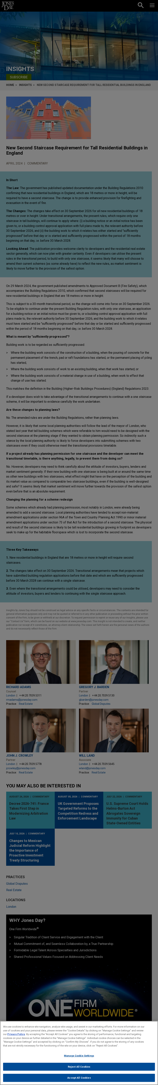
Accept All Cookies (79, 1077)
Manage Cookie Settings (79, 1055)
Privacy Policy (16, 1034)
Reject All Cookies (79, 1066)
